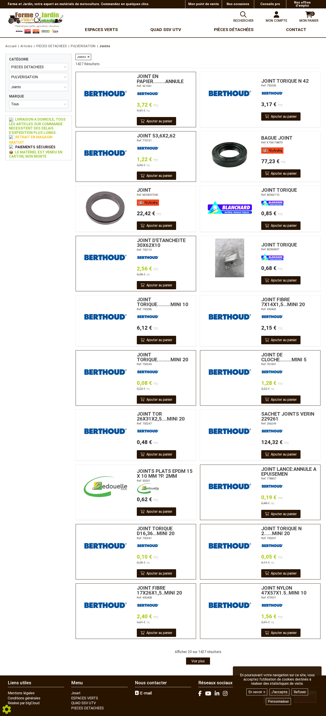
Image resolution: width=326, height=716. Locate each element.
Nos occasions (238, 4)
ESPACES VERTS (84, 698)
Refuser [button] (300, 692)
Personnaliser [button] (278, 701)
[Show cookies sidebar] (6, 709)
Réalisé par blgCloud (23, 703)
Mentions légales (21, 693)
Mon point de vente (203, 4)
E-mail (145, 693)
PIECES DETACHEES (87, 708)
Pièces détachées (233, 29)
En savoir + (256, 692)
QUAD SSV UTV (83, 703)
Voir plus (198, 661)
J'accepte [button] (279, 692)
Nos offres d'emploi (302, 4)
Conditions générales (24, 698)
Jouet (76, 693)
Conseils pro (270, 4)
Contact (296, 29)
